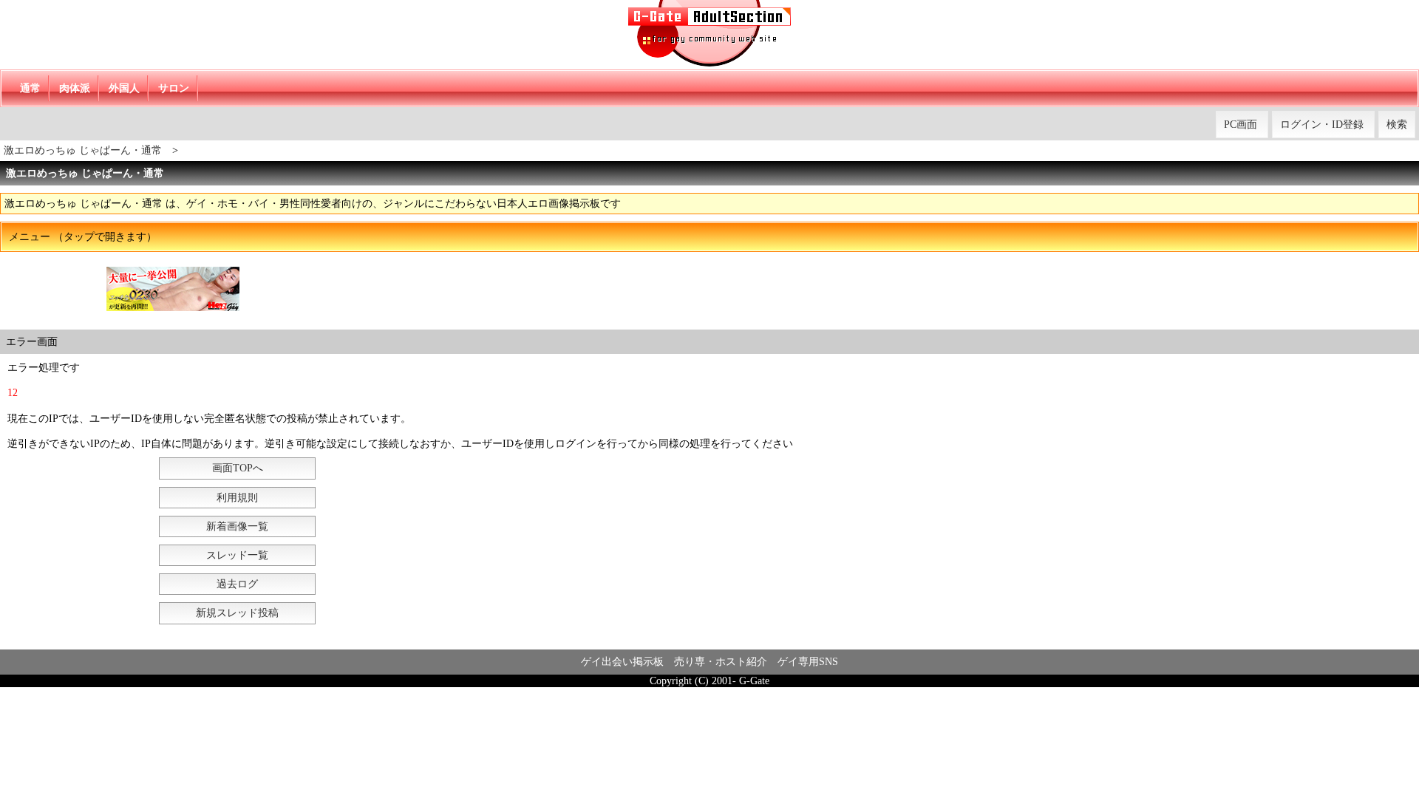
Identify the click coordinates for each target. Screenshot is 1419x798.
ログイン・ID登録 (1322, 124)
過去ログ (237, 584)
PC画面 (1240, 124)
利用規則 (237, 497)
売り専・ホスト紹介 (720, 661)
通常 (30, 88)
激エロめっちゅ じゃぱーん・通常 (83, 150)
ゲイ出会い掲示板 (622, 661)
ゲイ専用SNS (807, 661)
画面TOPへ (237, 468)
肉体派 (74, 88)
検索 (1396, 124)
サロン (173, 88)
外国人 (124, 88)
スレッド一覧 (237, 555)
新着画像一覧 (237, 526)
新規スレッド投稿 (237, 612)
